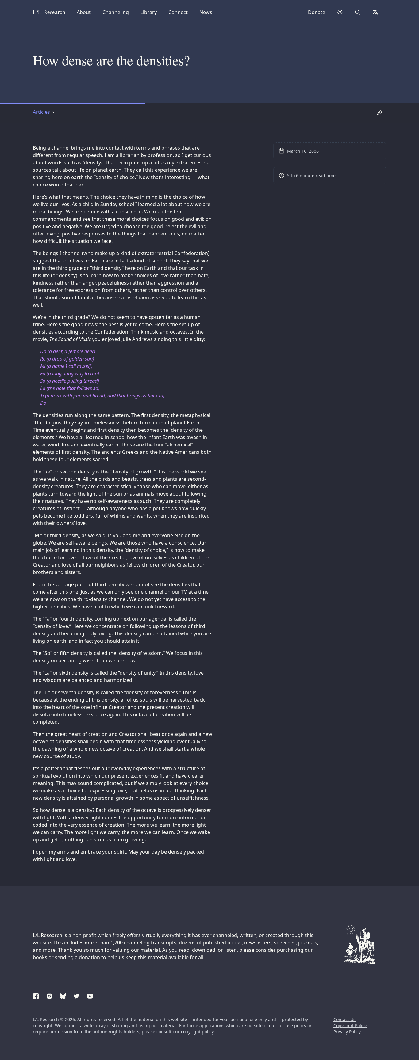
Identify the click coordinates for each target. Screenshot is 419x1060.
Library (150, 12)
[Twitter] (76, 995)
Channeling (115, 12)
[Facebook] (36, 995)
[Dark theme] (340, 12)
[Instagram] (49, 995)
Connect (179, 12)
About (85, 12)
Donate (316, 12)
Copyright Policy (350, 1025)
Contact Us (344, 1019)
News (207, 12)
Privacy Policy (347, 1032)
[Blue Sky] (63, 995)
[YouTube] (90, 995)
